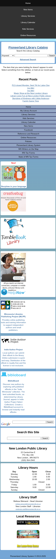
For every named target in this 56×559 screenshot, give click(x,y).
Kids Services (28, 29)
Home (28, 3)
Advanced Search (28, 59)
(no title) (30, 88)
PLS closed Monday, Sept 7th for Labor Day (31, 85)
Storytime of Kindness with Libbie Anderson (30, 98)
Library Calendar (28, 22)
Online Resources (28, 35)
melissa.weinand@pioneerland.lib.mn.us (28, 504)
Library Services (28, 16)
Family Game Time (31, 101)
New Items (28, 9)
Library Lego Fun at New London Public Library (30, 96)
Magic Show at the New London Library (31, 93)
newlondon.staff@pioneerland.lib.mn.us (28, 509)
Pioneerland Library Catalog (28, 47)
